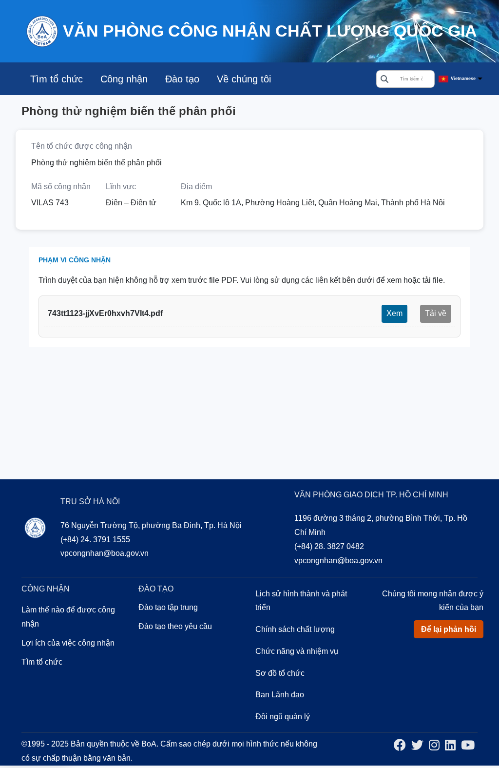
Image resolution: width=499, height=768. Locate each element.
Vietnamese (463, 78)
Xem (394, 313)
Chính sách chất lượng (295, 629)
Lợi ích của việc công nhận (68, 643)
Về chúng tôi (244, 79)
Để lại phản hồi (448, 629)
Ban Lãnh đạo (279, 694)
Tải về (435, 313)
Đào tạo (182, 79)
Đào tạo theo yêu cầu (175, 626)
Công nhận (124, 79)
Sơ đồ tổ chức (280, 673)
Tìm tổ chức (56, 79)
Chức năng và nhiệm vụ (296, 651)
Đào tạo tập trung (168, 607)
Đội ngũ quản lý (282, 716)
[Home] (41, 30)
